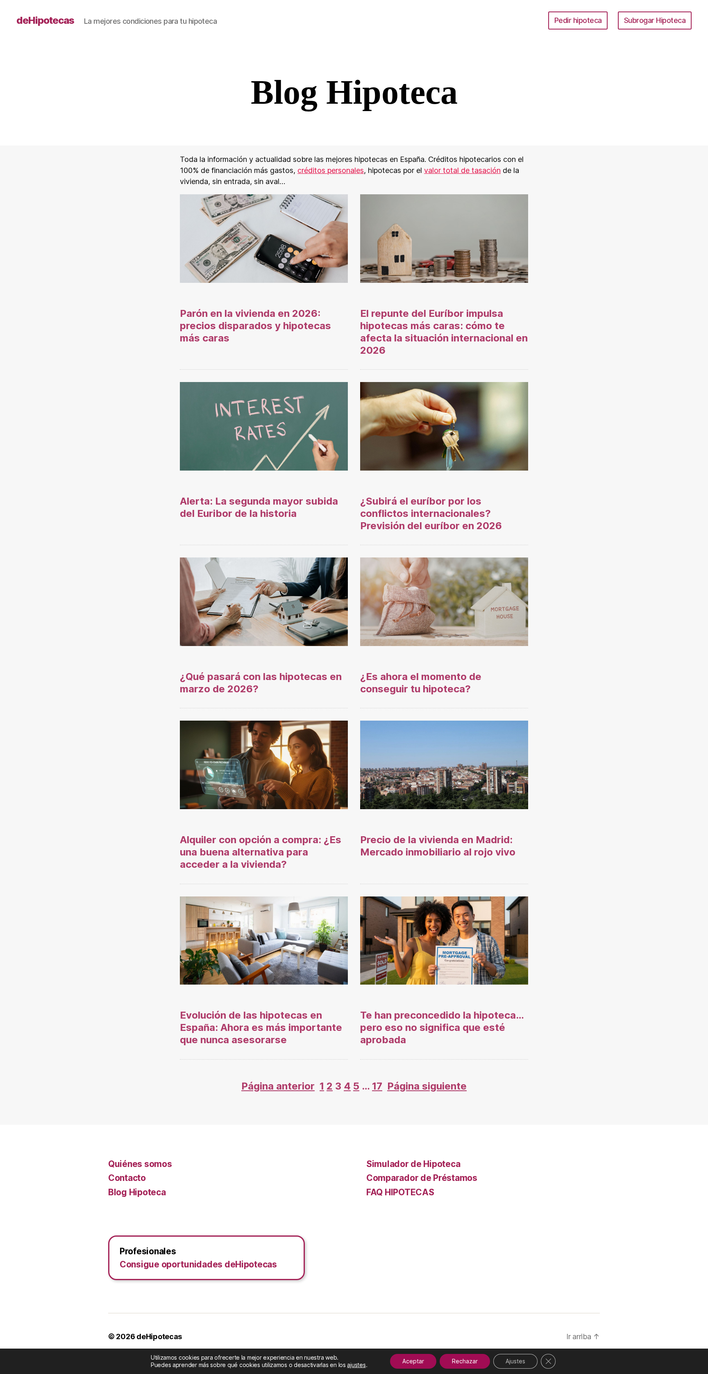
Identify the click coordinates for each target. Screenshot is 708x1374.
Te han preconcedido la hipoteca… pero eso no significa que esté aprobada (442, 1027)
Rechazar (465, 1361)
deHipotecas (45, 20)
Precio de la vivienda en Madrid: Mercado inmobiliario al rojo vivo (437, 846)
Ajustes (515, 1361)
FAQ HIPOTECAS (400, 1192)
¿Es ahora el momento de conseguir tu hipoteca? (420, 683)
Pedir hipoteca (578, 20)
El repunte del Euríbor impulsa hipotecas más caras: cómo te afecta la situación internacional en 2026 (444, 331)
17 (377, 1086)
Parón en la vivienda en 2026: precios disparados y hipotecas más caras (255, 325)
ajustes (356, 1364)
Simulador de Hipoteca (413, 1164)
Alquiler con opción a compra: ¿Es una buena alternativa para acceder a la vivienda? (260, 852)
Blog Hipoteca (137, 1192)
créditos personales (330, 170)
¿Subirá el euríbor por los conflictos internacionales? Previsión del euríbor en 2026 (431, 513)
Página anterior (278, 1086)
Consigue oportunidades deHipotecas (198, 1264)
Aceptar (413, 1361)
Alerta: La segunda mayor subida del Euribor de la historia (259, 507)
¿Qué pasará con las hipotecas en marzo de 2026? (261, 683)
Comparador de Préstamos (421, 1178)
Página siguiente (427, 1086)
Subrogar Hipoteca (655, 20)
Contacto (127, 1178)
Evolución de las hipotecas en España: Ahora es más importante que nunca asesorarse (261, 1027)
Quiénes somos (140, 1164)
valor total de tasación (462, 170)
